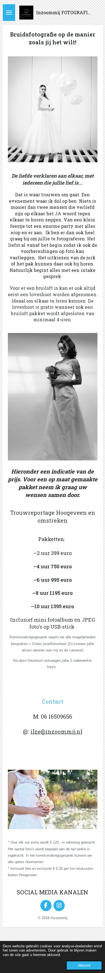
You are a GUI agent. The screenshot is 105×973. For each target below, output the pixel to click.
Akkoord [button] (84, 965)
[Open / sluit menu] (9, 12)
